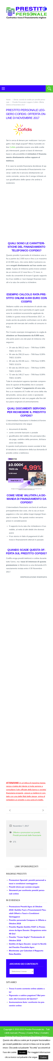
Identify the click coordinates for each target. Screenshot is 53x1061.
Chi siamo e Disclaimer (29, 1037)
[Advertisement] (26, 55)
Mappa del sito (11, 1037)
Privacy (22, 1033)
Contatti (44, 1033)
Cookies (43, 1057)
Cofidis (12, 147)
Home (8, 100)
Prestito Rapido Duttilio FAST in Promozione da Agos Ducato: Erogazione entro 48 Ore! (27, 930)
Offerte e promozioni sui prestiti (26, 832)
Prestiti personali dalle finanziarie (27, 835)
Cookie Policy (33, 1033)
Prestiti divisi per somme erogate (24, 887)
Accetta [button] (22, 1052)
